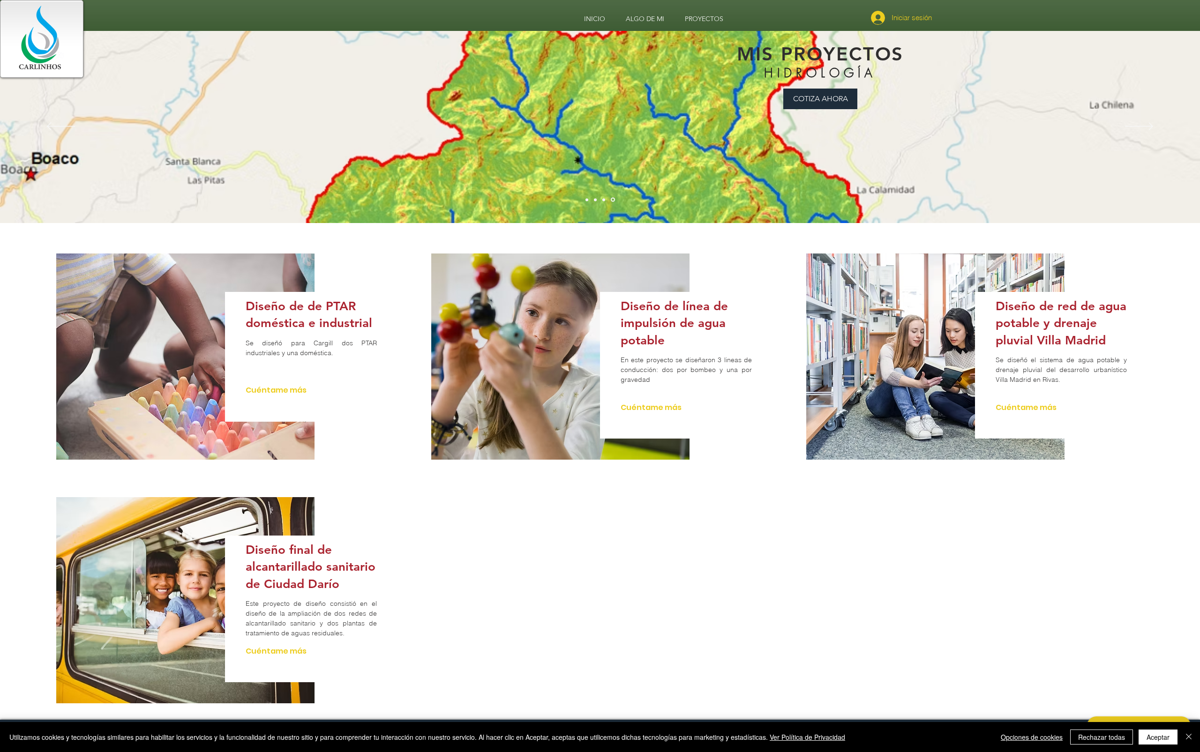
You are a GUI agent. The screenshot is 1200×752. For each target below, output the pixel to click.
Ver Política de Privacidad (807, 737)
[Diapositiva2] (596, 200)
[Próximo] (1139, 127)
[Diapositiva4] (613, 199)
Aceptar (1158, 737)
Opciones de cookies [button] (1032, 737)
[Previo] (61, 127)
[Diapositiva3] (605, 199)
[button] (476, 160)
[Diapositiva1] (586, 199)
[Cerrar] (1188, 737)
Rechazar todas (1101, 737)
